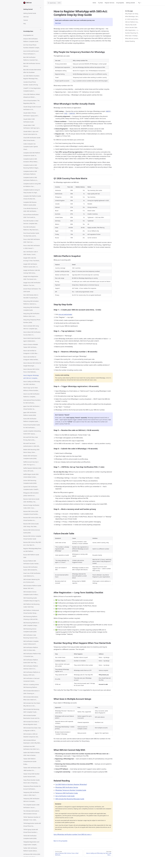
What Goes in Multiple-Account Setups (132, 35)
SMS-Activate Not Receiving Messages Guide (69, 799)
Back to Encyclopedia (60, 841)
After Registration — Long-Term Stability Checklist (132, 30)
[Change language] (139, 2)
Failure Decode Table (131, 27)
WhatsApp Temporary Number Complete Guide (70, 790)
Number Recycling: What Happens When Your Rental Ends (132, 33)
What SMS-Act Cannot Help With (132, 38)
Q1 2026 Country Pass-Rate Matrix (132, 19)
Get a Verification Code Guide (65, 796)
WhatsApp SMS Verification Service (66, 787)
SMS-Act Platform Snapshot (132, 22)
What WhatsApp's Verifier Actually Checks (132, 16)
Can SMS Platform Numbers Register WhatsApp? (71, 784)
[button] (32, 9)
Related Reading (130, 41)
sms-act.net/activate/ (65, 314)
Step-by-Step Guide (130, 25)
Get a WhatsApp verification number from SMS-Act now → (72, 834)
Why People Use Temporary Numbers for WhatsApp (132, 14)
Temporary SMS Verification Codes (66, 793)
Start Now (58, 23)
